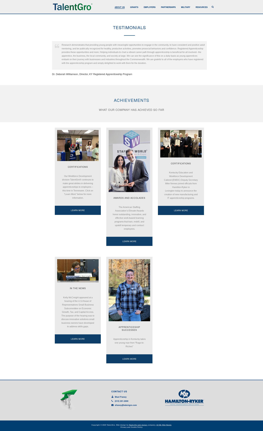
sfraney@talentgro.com (126, 405)
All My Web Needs (163, 425)
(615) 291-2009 (121, 401)
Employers (149, 7)
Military (185, 7)
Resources (202, 7)
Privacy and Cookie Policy (132, 427)
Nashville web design (138, 425)
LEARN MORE (78, 210)
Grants (134, 7)
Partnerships (168, 7)
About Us (120, 7)
